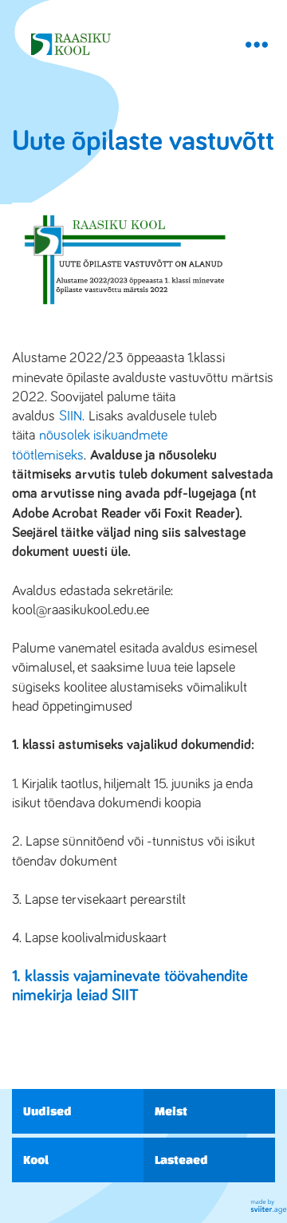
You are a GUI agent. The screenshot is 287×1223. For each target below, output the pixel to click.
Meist (171, 1111)
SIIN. (72, 416)
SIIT (125, 995)
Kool (36, 1159)
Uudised (47, 1111)
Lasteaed (181, 1159)
